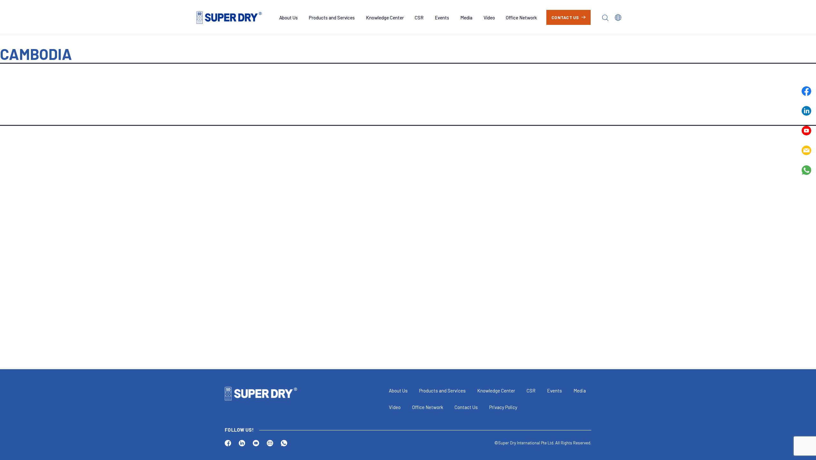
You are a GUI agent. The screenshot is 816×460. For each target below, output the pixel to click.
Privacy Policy (503, 407)
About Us (288, 17)
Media (466, 17)
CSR (419, 17)
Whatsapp (806, 170)
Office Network (521, 17)
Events (442, 17)
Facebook (806, 91)
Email (806, 150)
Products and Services (332, 17)
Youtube (806, 130)
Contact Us (565, 17)
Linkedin (806, 111)
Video (489, 17)
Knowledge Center (385, 17)
